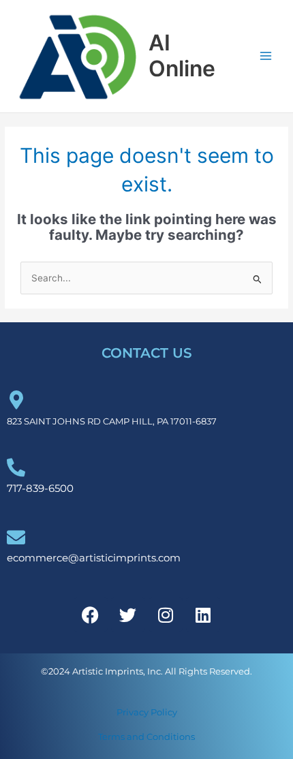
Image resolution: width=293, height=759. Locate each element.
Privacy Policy (147, 712)
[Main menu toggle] (266, 56)
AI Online (182, 55)
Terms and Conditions (146, 736)
